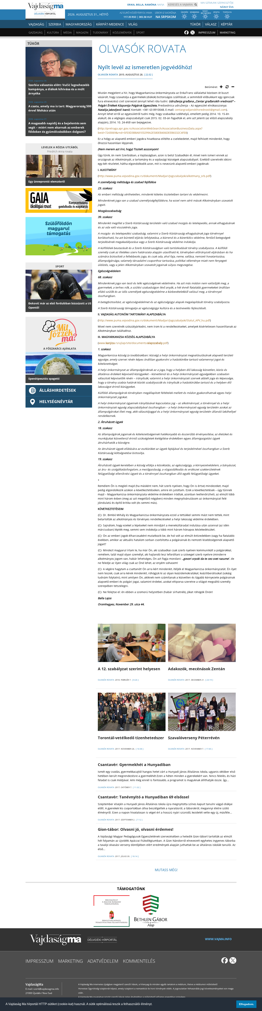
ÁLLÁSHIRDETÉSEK (57, 390)
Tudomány (100, 32)
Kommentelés (139, 961)
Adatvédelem (102, 961)
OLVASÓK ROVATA (108, 74)
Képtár (226, 24)
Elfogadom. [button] (246, 1004)
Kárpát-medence (110, 24)
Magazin (82, 32)
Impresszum (206, 32)
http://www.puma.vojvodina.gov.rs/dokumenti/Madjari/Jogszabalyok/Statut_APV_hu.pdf (154, 320)
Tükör (195, 24)
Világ (132, 24)
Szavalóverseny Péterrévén (194, 737)
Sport (140, 32)
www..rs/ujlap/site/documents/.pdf (133, 343)
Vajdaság (36, 24)
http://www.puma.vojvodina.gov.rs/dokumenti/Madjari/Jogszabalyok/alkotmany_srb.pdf (154, 176)
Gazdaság (36, 32)
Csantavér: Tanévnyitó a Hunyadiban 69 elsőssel (143, 797)
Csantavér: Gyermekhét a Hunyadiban (134, 764)
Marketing (227, 32)
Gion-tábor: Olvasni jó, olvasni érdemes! (135, 829)
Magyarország (79, 24)
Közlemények (122, 32)
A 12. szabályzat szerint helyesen (129, 668)
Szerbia (55, 24)
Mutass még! (166, 870)
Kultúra (53, 32)
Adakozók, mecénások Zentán (196, 668)
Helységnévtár (56, 401)
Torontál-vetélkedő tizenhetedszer (131, 737)
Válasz (211, 24)
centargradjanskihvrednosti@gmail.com (200, 109)
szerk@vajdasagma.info (46, 989)
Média (67, 32)
